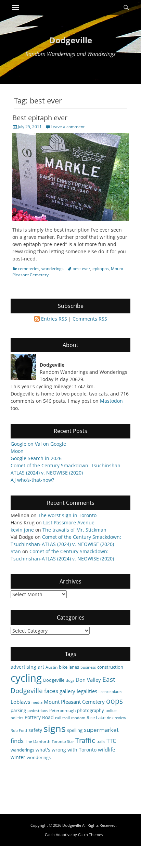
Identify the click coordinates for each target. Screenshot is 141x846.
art (41, 666)
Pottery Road (39, 717)
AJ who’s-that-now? (32, 480)
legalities (87, 691)
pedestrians (37, 710)
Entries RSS (54, 318)
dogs (70, 680)
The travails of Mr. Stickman (74, 529)
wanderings (52, 268)
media (36, 702)
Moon (17, 451)
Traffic (85, 740)
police (111, 710)
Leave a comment (68, 127)
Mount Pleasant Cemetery (74, 701)
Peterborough (62, 710)
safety (35, 730)
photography (90, 710)
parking (18, 710)
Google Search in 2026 (36, 458)
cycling (26, 678)
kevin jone (22, 529)
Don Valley (88, 679)
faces (51, 691)
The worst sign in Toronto (67, 515)
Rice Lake (96, 717)
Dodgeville (70, 40)
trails (101, 741)
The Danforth (37, 741)
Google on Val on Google (38, 444)
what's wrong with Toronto (66, 749)
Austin (51, 667)
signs (54, 728)
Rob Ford (19, 730)
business (88, 667)
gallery (67, 691)
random (78, 717)
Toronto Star (63, 741)
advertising (23, 667)
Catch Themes (90, 834)
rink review (116, 717)
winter (18, 757)
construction (110, 667)
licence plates (110, 691)
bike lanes (69, 667)
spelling (74, 730)
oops (114, 701)
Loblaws (20, 701)
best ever (81, 268)
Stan (16, 551)
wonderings (39, 757)
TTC (111, 741)
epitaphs (100, 268)
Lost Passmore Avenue (68, 522)
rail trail (62, 717)
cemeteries (28, 268)
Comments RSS (90, 318)
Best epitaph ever (39, 117)
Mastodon (111, 401)
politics (17, 717)
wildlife (106, 749)
